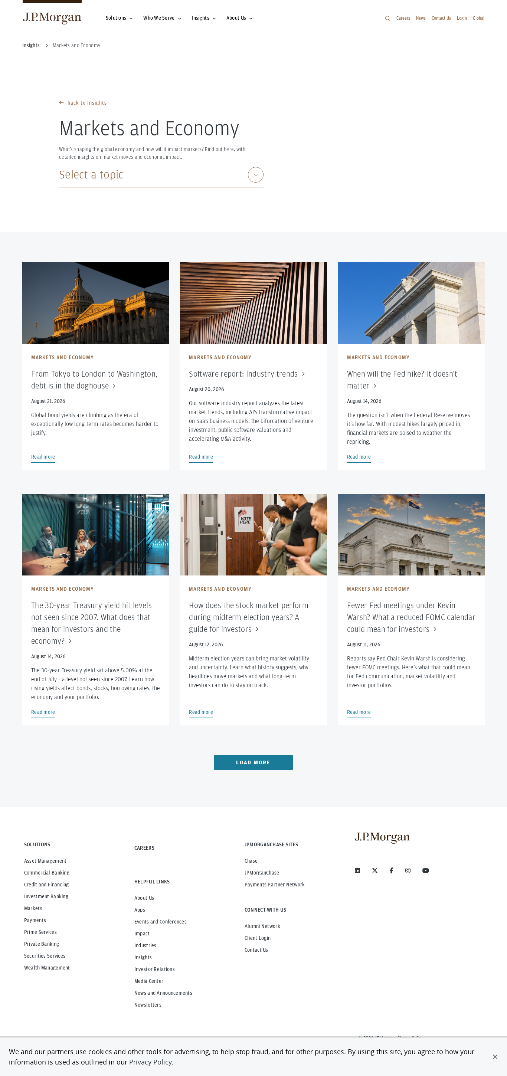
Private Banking (41, 944)
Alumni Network (262, 926)
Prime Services (40, 932)
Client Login (258, 938)
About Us (236, 18)
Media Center (148, 981)
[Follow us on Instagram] (407, 870)
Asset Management (45, 861)
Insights (200, 18)
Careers (403, 18)
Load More (253, 762)
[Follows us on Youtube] (425, 870)
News (421, 18)
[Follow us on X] (375, 870)
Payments (35, 920)
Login (462, 18)
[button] (495, 1057)
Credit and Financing (46, 885)
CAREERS (144, 848)
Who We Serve (158, 18)
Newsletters (147, 1005)
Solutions (116, 18)
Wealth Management (47, 968)
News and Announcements (163, 993)
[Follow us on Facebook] (391, 870)
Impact (142, 933)
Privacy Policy (150, 1061)
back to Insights (87, 103)
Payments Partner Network (275, 885)
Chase (251, 861)
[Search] (387, 18)
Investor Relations (154, 969)
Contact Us (441, 18)
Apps (139, 910)
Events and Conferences (160, 922)
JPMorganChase (262, 873)
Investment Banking (46, 896)
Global (478, 18)
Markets (33, 908)
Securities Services (44, 956)
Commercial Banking (46, 873)
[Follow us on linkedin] (357, 870)
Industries (145, 945)
